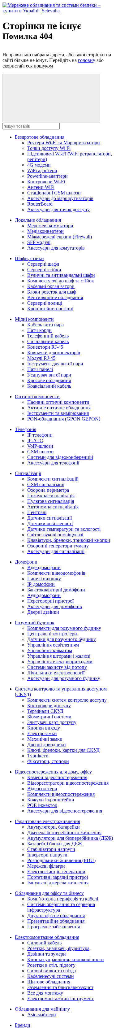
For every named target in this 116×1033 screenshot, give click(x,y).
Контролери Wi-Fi (46, 181)
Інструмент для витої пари (55, 363)
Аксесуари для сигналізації (55, 551)
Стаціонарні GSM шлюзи (54, 192)
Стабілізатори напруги (51, 849)
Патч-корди (39, 330)
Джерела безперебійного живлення (64, 832)
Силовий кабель (44, 942)
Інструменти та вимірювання (58, 413)
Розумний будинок (34, 622)
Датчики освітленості (50, 523)
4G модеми (39, 165)
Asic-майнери (41, 1014)
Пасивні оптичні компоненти (58, 402)
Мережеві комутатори (50, 225)
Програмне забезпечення (53, 926)
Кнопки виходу (43, 727)
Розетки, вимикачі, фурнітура (58, 948)
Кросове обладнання (49, 380)
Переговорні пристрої (50, 601)
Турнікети (38, 755)
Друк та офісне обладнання (56, 915)
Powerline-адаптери (47, 176)
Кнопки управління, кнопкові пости (65, 959)
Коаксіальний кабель (49, 386)
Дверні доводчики (46, 744)
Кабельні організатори (51, 286)
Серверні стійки (44, 269)
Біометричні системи (49, 716)
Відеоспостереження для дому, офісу (53, 771)
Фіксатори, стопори (48, 761)
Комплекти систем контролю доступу (67, 700)
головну (86, 60)
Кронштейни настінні (50, 308)
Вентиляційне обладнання (55, 297)
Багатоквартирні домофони (56, 589)
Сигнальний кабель (48, 341)
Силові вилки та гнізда (51, 970)
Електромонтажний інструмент (60, 998)
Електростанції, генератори (56, 871)
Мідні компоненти (34, 319)
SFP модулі (38, 242)
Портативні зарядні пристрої (57, 877)
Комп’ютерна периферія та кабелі (62, 898)
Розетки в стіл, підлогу (51, 965)
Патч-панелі (40, 369)
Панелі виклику (44, 578)
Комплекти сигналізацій (53, 479)
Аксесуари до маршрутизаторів (60, 198)
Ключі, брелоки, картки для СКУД (63, 750)
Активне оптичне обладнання (59, 407)
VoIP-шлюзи (40, 446)
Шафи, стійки (29, 258)
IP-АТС (35, 440)
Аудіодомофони (44, 595)
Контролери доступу (49, 705)
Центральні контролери (52, 633)
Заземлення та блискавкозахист (60, 987)
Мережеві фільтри (46, 866)
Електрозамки (42, 733)
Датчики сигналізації (49, 518)
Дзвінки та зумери (46, 954)
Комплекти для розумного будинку (64, 628)
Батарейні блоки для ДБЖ (54, 843)
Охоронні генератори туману (58, 545)
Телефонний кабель (48, 335)
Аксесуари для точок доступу (58, 209)
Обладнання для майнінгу (42, 1009)
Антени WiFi (40, 187)
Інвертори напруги (47, 854)
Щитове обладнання (48, 981)
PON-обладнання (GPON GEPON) (63, 418)
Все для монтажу (45, 993)
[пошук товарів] (51, 98)
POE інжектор (42, 805)
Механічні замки (44, 739)
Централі (36, 512)
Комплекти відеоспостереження (61, 794)
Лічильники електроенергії (55, 672)
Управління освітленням (53, 644)
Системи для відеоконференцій (60, 457)
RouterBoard (40, 204)
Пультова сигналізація (50, 501)
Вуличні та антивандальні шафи (61, 275)
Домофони (26, 561)
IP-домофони (41, 584)
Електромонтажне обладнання (47, 937)
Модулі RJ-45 (41, 358)
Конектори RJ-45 (45, 347)
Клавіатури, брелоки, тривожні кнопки (68, 540)
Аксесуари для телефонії (53, 462)
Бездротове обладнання (39, 137)
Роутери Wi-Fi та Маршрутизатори (63, 142)
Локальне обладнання (38, 220)
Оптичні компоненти (37, 396)
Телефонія (25, 429)
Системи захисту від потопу (57, 667)
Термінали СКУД (45, 711)
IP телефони (40, 435)
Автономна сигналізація (53, 506)
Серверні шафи (43, 264)
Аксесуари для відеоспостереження (64, 810)
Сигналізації (28, 473)
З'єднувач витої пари (49, 374)
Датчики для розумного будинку (61, 639)
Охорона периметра (48, 490)
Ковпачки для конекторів (53, 352)
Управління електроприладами (59, 661)
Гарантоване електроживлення (47, 821)
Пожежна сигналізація (51, 495)
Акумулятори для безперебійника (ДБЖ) (70, 838)
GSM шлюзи (40, 451)
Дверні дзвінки (43, 612)
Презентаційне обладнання (55, 921)
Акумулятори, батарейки (53, 827)
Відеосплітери (42, 788)
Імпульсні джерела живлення (57, 882)
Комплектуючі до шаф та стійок (60, 280)
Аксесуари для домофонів (54, 606)
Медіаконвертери (45, 231)
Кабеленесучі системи (50, 976)
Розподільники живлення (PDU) (61, 860)
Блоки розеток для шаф (51, 291)
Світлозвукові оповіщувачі (55, 534)
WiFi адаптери (42, 170)
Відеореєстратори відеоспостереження (68, 783)
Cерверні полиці (44, 303)
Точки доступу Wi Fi (49, 148)
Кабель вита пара (45, 324)
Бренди (22, 1025)
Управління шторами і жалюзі (58, 656)
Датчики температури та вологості (64, 529)
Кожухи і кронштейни (50, 799)
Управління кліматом (49, 650)
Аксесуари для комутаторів (56, 248)
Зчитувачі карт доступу (51, 722)
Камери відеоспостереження (57, 777)
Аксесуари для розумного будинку (63, 678)
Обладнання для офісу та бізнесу (49, 893)
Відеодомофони (44, 567)
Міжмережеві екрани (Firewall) (59, 236)
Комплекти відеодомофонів (56, 573)
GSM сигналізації (45, 484)
